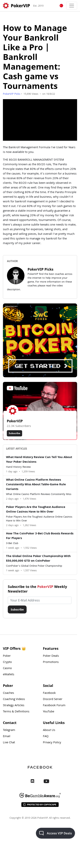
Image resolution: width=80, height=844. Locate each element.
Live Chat (9, 742)
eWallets (8, 674)
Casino (7, 668)
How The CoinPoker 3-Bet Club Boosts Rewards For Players (39, 536)
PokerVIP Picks (11, 94)
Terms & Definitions (16, 711)
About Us (49, 730)
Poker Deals (51, 656)
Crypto (7, 662)
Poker (7, 656)
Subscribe (14, 433)
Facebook (49, 693)
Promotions (51, 662)
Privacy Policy (52, 742)
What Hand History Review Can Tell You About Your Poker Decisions (39, 460)
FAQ (46, 736)
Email (6, 736)
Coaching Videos (14, 699)
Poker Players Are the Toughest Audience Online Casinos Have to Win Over (35, 509)
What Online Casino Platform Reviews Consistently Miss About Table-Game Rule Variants (36, 485)
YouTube (48, 711)
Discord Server (52, 699)
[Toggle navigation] (71, 5)
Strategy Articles (13, 705)
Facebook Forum (54, 705)
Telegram (9, 730)
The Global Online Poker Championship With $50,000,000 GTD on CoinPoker (38, 559)
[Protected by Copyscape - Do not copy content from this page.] (40, 804)
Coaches (8, 693)
